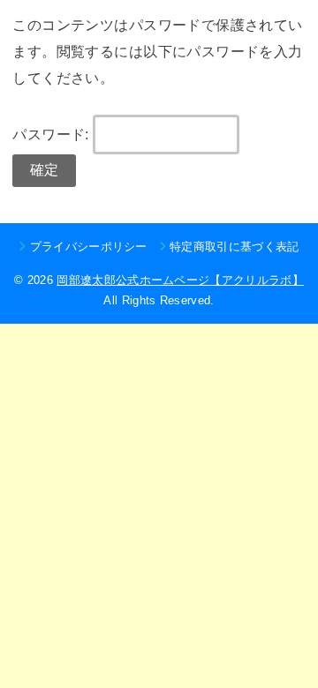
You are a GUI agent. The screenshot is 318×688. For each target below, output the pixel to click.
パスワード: (52, 134)
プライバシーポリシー (89, 246)
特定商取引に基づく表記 (234, 246)
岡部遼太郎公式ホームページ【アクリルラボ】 (180, 280)
